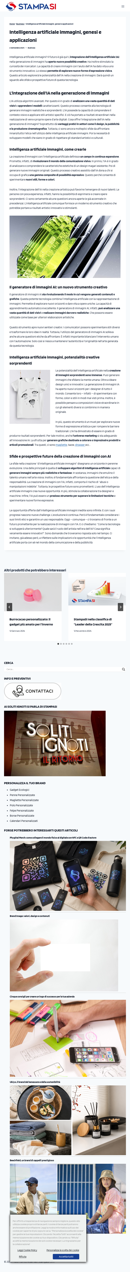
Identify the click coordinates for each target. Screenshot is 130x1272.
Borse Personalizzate (22, 815)
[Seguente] (120, 607)
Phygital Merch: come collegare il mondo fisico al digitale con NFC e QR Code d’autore (53, 837)
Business (20, 24)
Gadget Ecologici (19, 789)
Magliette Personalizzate (24, 800)
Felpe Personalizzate (22, 810)
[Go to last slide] (9, 607)
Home (12, 24)
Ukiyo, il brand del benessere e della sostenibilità (35, 1082)
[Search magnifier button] (123, 669)
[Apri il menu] (123, 6)
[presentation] (33, 592)
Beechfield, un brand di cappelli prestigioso (32, 1160)
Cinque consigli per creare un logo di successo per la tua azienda (42, 996)
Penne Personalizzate (22, 795)
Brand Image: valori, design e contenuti (30, 916)
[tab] (58, 644)
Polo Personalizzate (21, 805)
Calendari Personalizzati (24, 821)
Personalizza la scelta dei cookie (63, 1250)
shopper (80, 444)
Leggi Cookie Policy (27, 1250)
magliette (61, 444)
